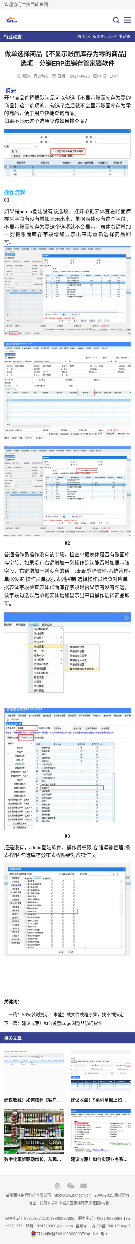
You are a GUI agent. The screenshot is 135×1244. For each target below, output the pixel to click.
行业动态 (122, 37)
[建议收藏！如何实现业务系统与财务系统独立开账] (100, 1131)
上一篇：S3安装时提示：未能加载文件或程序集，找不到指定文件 (68, 1014)
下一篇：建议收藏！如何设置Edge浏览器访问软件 (53, 1023)
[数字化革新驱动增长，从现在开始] (34, 1131)
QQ (57, 1185)
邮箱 (83, 1185)
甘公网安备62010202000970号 (63, 1234)
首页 (81, 37)
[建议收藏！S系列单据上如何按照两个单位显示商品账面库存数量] (100, 1072)
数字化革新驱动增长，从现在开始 (37, 1159)
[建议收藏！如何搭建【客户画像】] (34, 1072)
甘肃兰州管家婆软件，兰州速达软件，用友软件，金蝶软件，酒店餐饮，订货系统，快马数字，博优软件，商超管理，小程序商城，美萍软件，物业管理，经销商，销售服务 (25, 20)
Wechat (70, 1185)
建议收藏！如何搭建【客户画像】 (37, 1099)
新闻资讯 (100, 37)
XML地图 (100, 1234)
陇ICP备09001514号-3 (111, 1226)
